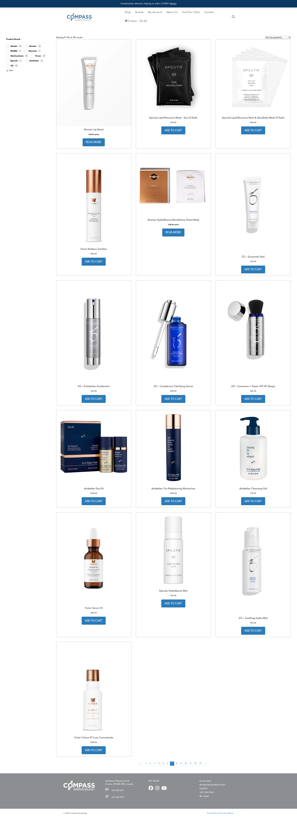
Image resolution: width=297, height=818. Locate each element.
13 (200, 764)
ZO (12, 66)
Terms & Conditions (226, 813)
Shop (128, 12)
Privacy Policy (212, 813)
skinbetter (34, 61)
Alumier (33, 46)
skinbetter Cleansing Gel (253, 488)
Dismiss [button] (173, 4)
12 (195, 764)
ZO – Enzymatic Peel (253, 257)
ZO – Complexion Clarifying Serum (173, 386)
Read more (93, 142)
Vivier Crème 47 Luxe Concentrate (93, 737)
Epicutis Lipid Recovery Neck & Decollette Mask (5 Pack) (253, 118)
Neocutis (33, 51)
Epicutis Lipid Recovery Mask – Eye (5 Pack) (173, 118)
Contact (209, 12)
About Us (172, 12)
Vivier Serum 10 (94, 608)
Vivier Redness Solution (93, 249)
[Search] (232, 16)
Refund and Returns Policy (213, 785)
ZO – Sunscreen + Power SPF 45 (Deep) (253, 386)
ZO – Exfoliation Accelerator (94, 386)
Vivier (38, 56)
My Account (155, 12)
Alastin (14, 46)
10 (186, 764)
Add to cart (173, 130)
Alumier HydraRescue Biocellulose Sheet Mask (173, 220)
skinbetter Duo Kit (94, 488)
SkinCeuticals (17, 56)
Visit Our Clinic (191, 12)
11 (190, 764)
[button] (93, 122)
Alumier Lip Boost (94, 129)
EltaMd (14, 51)
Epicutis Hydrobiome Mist (173, 591)
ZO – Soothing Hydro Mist (253, 618)
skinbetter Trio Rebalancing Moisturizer (173, 488)
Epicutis (14, 61)
